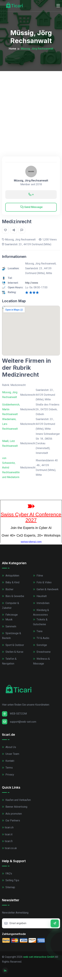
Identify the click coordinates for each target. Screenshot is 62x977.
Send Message (33, 207)
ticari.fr (9, 841)
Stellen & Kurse (14, 651)
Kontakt (9, 760)
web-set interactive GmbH (38, 956)
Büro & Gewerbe (14, 596)
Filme (39, 575)
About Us (10, 747)
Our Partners (12, 820)
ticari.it (8, 834)
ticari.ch (9, 827)
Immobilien (42, 603)
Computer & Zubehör (10, 605)
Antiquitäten (12, 575)
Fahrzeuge (11, 614)
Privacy (9, 774)
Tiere (39, 631)
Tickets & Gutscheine (40, 622)
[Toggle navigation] (58, 6)
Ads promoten (13, 813)
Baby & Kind (12, 582)
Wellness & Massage (41, 661)
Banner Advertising (16, 806)
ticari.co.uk (11, 848)
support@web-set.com (23, 721)
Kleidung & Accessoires (41, 612)
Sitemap (10, 887)
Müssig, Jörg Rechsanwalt (31, 180)
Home (12, 48)
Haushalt (41, 596)
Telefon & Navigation (9, 661)
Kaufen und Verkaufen (18, 800)
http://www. (31, 282)
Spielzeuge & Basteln (11, 636)
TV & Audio (42, 638)
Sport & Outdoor (14, 645)
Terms (9, 767)
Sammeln (10, 626)
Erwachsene (43, 651)
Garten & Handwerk (47, 589)
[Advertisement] (31, 104)
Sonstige (41, 645)
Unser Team (12, 753)
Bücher (9, 589)
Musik (9, 619)
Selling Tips (12, 880)
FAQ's (8, 873)
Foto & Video (44, 582)
